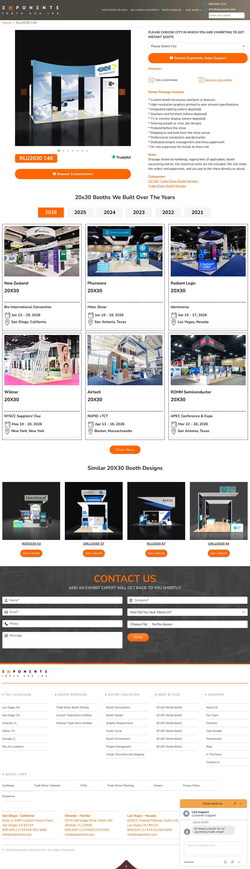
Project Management (118, 746)
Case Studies (214, 731)
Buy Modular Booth (144, 10)
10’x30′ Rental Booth (169, 715)
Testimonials (213, 739)
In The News (214, 754)
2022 (168, 212)
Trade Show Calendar (47, 785)
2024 (109, 212)
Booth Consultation (118, 707)
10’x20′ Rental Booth (169, 707)
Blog (209, 746)
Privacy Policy (191, 785)
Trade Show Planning (120, 785)
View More (125, 449)
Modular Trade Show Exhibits (74, 723)
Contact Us (213, 762)
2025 (80, 212)
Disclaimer (8, 796)
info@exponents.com (222, 9)
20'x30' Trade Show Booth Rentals (173, 181)
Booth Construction (118, 739)
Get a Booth (31, 553)
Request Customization (74, 174)
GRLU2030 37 (93, 544)
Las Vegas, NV (11, 707)
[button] (58, 151)
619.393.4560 (36, 830)
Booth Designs (171, 10)
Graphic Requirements (119, 723)
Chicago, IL (9, 739)
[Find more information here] (213, 832)
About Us (212, 707)
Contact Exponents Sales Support (199, 58)
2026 (51, 212)
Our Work (192, 10)
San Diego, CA (11, 715)
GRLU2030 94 (218, 544)
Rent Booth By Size (114, 10)
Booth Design (114, 715)
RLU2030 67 (156, 544)
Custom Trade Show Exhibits (74, 715)
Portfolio (211, 723)
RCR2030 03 (31, 544)
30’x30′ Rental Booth (169, 746)
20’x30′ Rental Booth (169, 731)
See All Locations (13, 746)
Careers (158, 785)
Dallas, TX (8, 731)
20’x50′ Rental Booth (169, 739)
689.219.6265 (98, 830)
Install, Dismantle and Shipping (125, 754)
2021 (197, 212)
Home (6, 23)
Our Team (212, 715)
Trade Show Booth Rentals (167, 186)
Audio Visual (114, 731)
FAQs (83, 785)
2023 (139, 212)
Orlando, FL (9, 723)
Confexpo (8, 785)
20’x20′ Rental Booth (169, 723)
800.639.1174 (217, 4)
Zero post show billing (218, 80)
